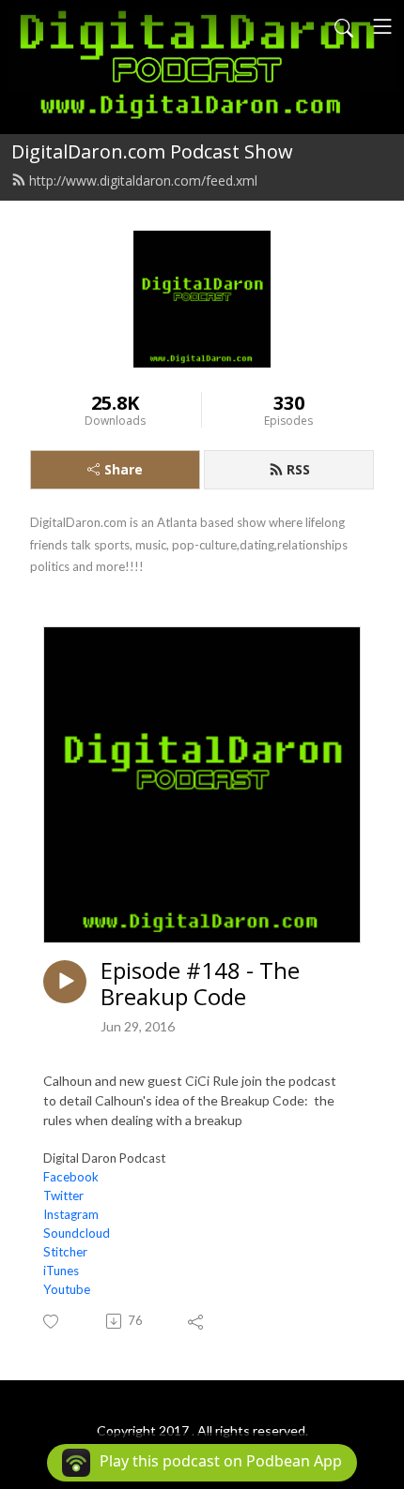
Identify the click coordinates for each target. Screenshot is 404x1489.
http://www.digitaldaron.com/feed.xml (143, 180)
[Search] (344, 26)
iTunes (61, 1270)
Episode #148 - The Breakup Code (200, 984)
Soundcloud (76, 1233)
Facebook (71, 1176)
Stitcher (65, 1251)
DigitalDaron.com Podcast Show (152, 151)
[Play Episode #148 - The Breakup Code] (64, 981)
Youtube (66, 1289)
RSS (298, 469)
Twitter (63, 1195)
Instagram (71, 1214)
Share (123, 469)
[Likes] (52, 1321)
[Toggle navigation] (382, 26)
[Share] (197, 1321)
